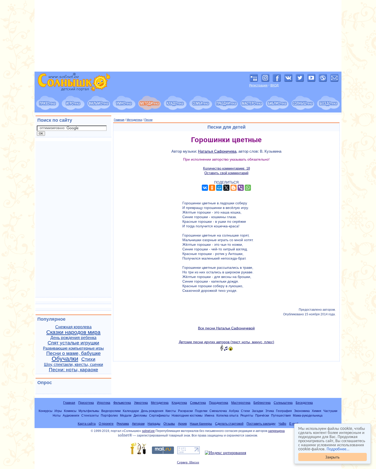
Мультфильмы (89, 410)
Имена (209, 415)
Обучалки (65, 358)
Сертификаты (159, 415)
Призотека (86, 403)
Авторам (138, 424)
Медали (125, 415)
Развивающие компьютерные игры (73, 348)
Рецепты (246, 415)
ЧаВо (282, 424)
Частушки (330, 410)
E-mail (293, 424)
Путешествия (281, 415)
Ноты (57, 415)
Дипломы (140, 415)
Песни (148, 119)
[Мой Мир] (219, 188)
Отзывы (169, 424)
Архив (182, 424)
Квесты (170, 410)
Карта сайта (87, 424)
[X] (226, 188)
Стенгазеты (90, 415)
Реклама (123, 424)
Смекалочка (218, 410)
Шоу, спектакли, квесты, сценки (73, 364)
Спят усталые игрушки (73, 342)
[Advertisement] (188, 36)
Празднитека (218, 403)
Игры (58, 410)
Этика (269, 410)
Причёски (262, 415)
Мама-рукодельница (308, 415)
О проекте (106, 424)
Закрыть (332, 457)
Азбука (234, 410)
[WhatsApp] (248, 188)
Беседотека (304, 403)
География (284, 410)
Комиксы (70, 410)
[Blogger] (233, 188)
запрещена (276, 431)
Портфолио (109, 415)
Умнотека (141, 403)
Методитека (134, 119)
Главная (119, 119)
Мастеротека (240, 403)
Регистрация (258, 85)
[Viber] (241, 188)
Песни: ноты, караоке (73, 369)
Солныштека (283, 403)
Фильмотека (122, 403)
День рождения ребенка (73, 338)
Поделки (201, 410)
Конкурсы (45, 410)
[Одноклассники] (212, 188)
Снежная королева (73, 327)
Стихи (88, 359)
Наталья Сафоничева (217, 151)
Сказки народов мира (73, 332)
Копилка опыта (227, 415)
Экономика (302, 410)
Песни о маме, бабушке (73, 353)
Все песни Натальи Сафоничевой (226, 328)
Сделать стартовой (229, 424)
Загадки (257, 410)
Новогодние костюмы (187, 415)
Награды (154, 424)
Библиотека (262, 403)
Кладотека (179, 403)
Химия (316, 410)
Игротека (103, 403)
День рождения (152, 410)
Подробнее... (338, 449)
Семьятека (198, 403)
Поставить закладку (261, 424)
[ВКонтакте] (205, 188)
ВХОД (274, 85)
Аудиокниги (71, 415)
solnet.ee (148, 431)
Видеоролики (111, 410)
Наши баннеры (201, 424)
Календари (131, 410)
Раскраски (185, 410)
